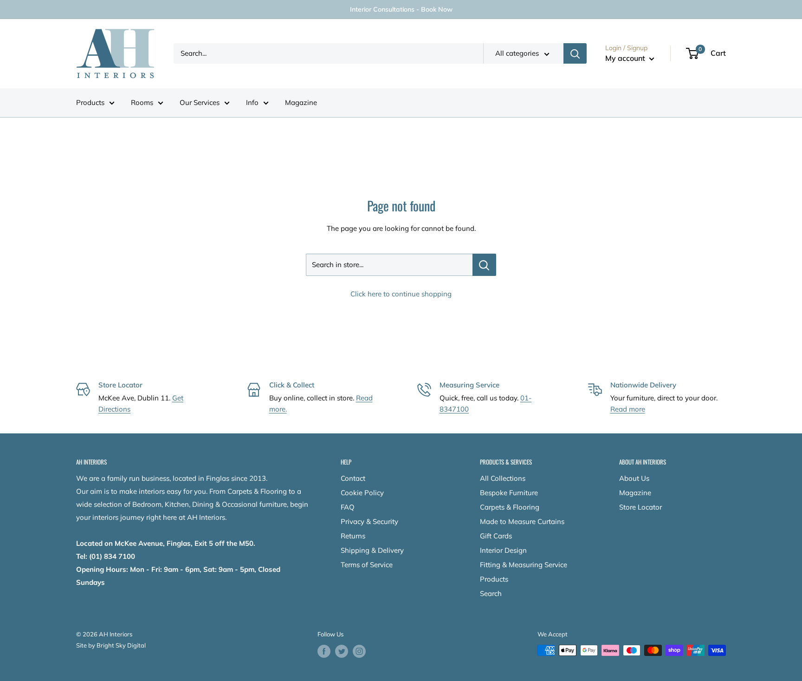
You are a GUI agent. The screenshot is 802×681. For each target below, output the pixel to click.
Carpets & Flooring (509, 507)
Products (90, 102)
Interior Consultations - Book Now (401, 9)
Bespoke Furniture (509, 492)
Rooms (142, 102)
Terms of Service (367, 564)
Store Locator (640, 507)
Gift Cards (496, 535)
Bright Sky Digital (121, 645)
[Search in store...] (484, 265)
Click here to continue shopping (401, 293)
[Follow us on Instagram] (359, 651)
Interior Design (503, 550)
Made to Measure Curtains (522, 521)
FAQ (348, 507)
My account (626, 58)
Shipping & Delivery (372, 550)
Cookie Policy (362, 492)
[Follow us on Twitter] (341, 651)
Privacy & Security (369, 521)
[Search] (575, 53)
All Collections (502, 478)
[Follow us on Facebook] (323, 651)
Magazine (301, 102)
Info (252, 102)
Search (491, 593)
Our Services (200, 102)
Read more (627, 409)
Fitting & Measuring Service (523, 564)
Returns (353, 535)
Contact (353, 478)
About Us (634, 478)
